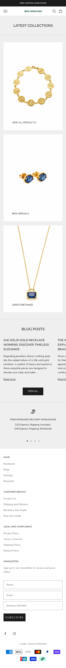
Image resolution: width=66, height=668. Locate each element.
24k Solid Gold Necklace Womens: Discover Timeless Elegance (26, 344)
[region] (33, 422)
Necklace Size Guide (15, 510)
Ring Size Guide (12, 516)
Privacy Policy (11, 533)
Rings (7, 469)
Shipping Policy (12, 545)
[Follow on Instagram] (14, 633)
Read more (10, 379)
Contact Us (10, 498)
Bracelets (9, 481)
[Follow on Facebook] (5, 633)
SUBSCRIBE (14, 617)
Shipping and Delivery (16, 504)
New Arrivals (20, 213)
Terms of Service (13, 539)
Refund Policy (11, 550)
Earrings (8, 475)
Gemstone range (22, 304)
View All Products (24, 122)
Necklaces (9, 463)
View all (33, 391)
